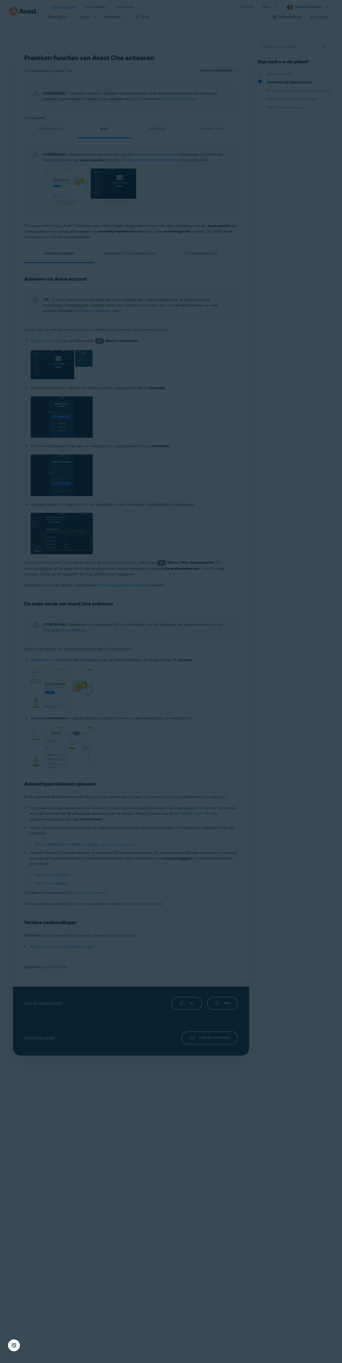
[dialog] (171, 681)
